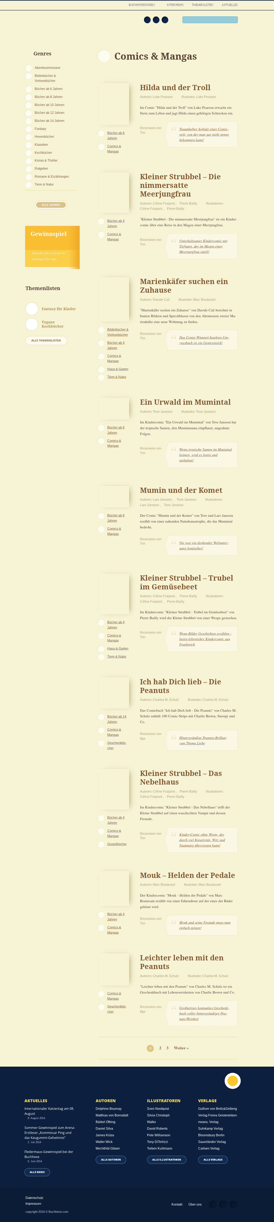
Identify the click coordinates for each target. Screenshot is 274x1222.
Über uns (195, 1204)
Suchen (233, 20)
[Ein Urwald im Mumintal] (113, 408)
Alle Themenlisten (46, 340)
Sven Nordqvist (158, 1108)
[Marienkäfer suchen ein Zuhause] (113, 298)
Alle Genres (51, 205)
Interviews (175, 5)
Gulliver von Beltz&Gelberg (217, 1108)
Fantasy (40, 128)
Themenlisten (203, 5)
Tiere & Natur (44, 184)
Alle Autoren (111, 1159)
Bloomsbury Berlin (211, 1135)
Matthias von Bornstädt (112, 1115)
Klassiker (41, 144)
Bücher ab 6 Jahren (49, 89)
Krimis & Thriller (46, 160)
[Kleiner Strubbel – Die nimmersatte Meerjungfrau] (113, 192)
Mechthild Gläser (108, 1148)
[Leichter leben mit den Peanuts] (113, 968)
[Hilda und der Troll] (113, 103)
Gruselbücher (117, 844)
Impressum (33, 1203)
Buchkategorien (142, 5)
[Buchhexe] (51, 22)
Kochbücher (43, 152)
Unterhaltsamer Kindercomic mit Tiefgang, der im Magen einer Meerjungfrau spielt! (203, 246)
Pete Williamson (158, 1135)
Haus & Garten (117, 369)
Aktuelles (230, 5)
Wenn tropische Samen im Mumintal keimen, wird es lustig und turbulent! (205, 455)
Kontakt (177, 1204)
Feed (147, 19)
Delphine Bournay (109, 1108)
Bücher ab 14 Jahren (49, 120)
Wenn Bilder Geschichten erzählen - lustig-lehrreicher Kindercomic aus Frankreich (205, 639)
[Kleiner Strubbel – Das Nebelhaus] (113, 788)
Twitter (165, 19)
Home (121, 5)
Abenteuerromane (47, 67)
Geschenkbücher (116, 745)
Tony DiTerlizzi (157, 1142)
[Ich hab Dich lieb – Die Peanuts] (113, 692)
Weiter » (181, 1048)
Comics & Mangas (114, 148)
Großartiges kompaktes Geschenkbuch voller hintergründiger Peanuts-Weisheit (204, 1013)
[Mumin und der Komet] (113, 496)
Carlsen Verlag (208, 1148)
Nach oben (232, 1081)
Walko (151, 1122)
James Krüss (105, 1135)
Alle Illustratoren (166, 1159)
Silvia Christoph (158, 1115)
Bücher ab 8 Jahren (49, 97)
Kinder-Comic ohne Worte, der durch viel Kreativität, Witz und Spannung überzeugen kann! (202, 840)
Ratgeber (41, 168)
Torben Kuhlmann (159, 1148)
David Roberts (157, 1128)
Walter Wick (104, 1142)
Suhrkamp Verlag (210, 1128)
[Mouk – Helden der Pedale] (113, 888)
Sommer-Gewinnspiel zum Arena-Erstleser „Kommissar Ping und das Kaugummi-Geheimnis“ (49, 1132)
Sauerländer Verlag (212, 1142)
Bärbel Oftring (105, 1122)
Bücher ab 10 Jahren (49, 105)
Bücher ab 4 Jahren (116, 223)
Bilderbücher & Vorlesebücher (45, 78)
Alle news (37, 1172)
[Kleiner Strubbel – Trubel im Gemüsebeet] (113, 593)
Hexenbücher (44, 136)
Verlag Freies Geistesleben (217, 1115)
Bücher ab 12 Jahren (49, 112)
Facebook (156, 19)
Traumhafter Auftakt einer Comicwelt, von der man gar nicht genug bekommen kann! (204, 134)
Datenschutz (34, 1198)
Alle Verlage (213, 1159)
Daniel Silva (104, 1128)
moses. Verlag (208, 1122)
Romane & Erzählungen (52, 176)
